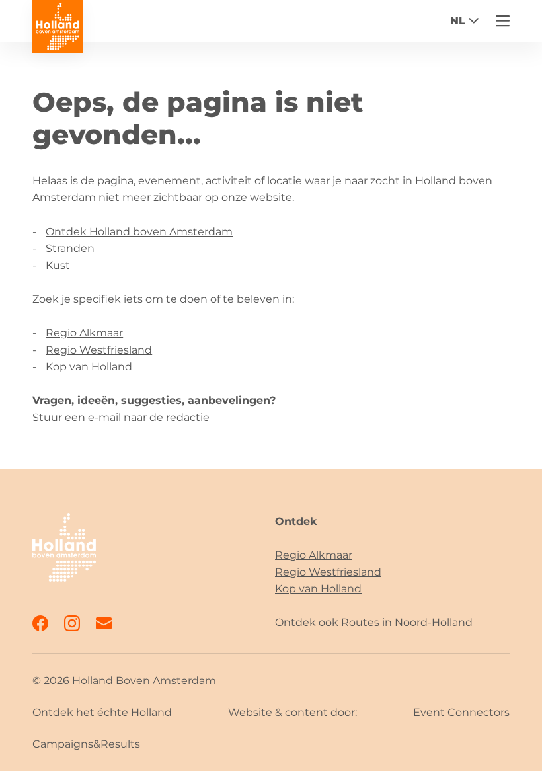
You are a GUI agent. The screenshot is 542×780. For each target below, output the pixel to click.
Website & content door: (292, 712)
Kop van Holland (89, 366)
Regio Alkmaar (84, 333)
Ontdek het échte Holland (102, 712)
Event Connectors (461, 712)
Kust (58, 265)
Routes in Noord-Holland (407, 622)
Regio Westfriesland (99, 350)
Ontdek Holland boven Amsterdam (139, 231)
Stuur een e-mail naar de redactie (121, 417)
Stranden (70, 248)
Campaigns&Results (86, 744)
